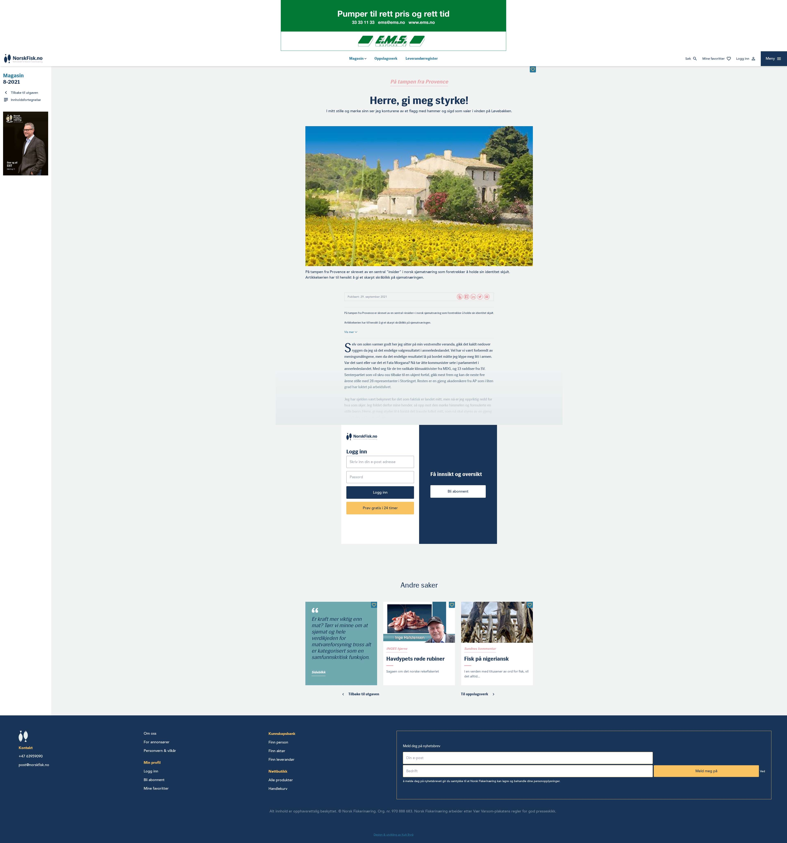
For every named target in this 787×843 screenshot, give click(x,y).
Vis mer (349, 332)
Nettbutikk (277, 771)
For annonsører (156, 742)
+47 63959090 (31, 756)
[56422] (452, 605)
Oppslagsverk (385, 58)
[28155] (533, 69)
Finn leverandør (281, 759)
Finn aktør (276, 751)
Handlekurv (277, 788)
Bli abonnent (458, 491)
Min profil (152, 762)
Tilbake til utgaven (24, 93)
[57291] (530, 605)
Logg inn (742, 59)
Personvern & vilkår (160, 750)
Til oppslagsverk (474, 694)
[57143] (374, 605)
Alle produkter (280, 780)
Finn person (278, 742)
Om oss (150, 733)
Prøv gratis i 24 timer (380, 508)
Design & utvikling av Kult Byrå (393, 834)
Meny (770, 58)
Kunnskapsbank (281, 733)
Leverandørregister (422, 58)
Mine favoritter (713, 59)
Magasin (356, 58)
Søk (688, 59)
